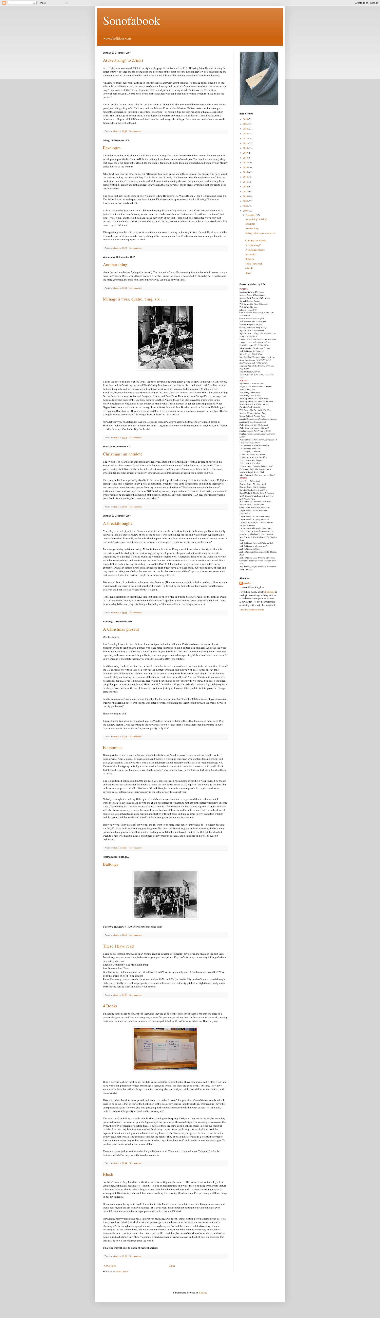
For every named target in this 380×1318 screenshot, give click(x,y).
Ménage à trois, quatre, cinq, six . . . (135, 299)
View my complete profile (251, 609)
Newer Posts (110, 1265)
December (251, 214)
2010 (245, 196)
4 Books (110, 1006)
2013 (245, 181)
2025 (245, 123)
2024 (245, 128)
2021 (245, 143)
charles (247, 583)
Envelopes (112, 147)
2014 (245, 176)
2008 (245, 205)
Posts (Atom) (122, 1271)
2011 (245, 191)
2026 (245, 119)
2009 (245, 200)
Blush (108, 1174)
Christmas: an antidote (122, 454)
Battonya (110, 864)
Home (172, 1265)
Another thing (115, 264)
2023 (245, 133)
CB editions (269, 591)
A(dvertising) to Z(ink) (123, 60)
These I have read (118, 946)
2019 (245, 152)
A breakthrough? (117, 523)
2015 (245, 172)
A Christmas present (121, 629)
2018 (245, 157)
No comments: (135, 131)
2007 (245, 210)
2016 (245, 167)
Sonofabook (131, 20)
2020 (245, 147)
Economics (112, 747)
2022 (245, 138)
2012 (245, 186)
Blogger (202, 1292)
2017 (245, 162)
